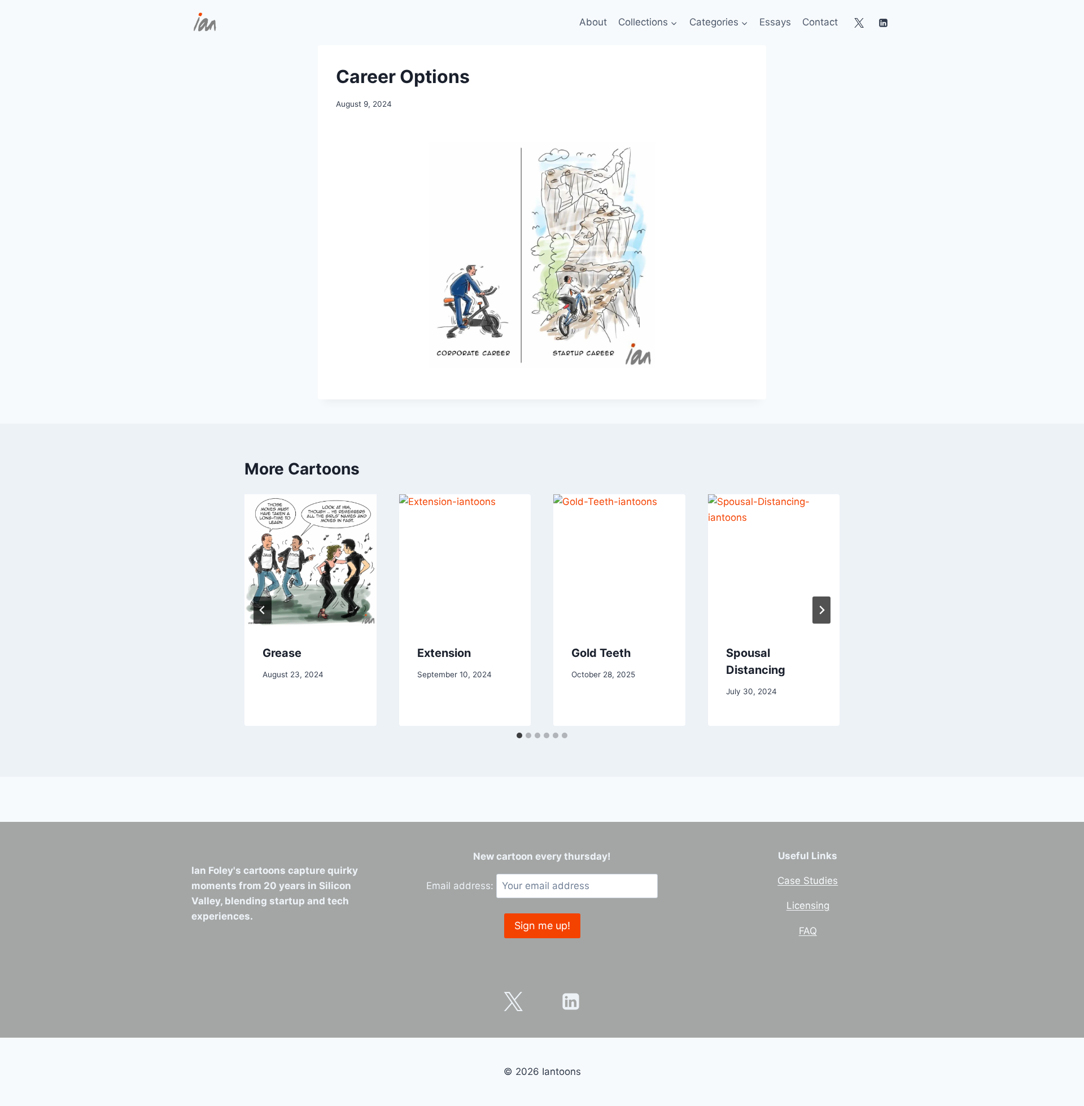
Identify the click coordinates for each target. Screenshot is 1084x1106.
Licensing (807, 905)
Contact (820, 22)
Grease (282, 653)
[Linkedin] (883, 22)
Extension (444, 653)
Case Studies (807, 880)
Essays (775, 22)
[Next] (821, 610)
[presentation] (310, 560)
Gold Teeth (601, 653)
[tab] (519, 735)
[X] (859, 22)
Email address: (461, 885)
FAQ (808, 931)
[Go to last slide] (262, 610)
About (593, 22)
